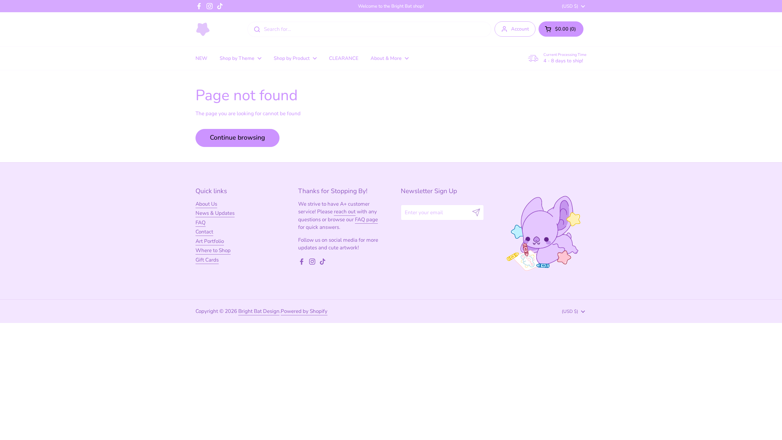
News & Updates (215, 213)
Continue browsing (237, 137)
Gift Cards (207, 259)
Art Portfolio (210, 241)
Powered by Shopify (304, 311)
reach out (345, 211)
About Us (206, 203)
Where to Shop (213, 250)
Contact (204, 231)
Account (520, 29)
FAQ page (366, 219)
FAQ (201, 222)
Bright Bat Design (259, 311)
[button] (561, 29)
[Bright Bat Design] (203, 29)
